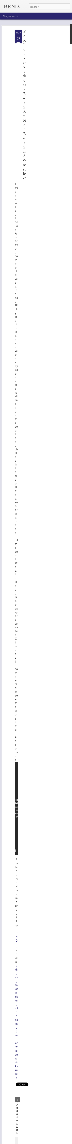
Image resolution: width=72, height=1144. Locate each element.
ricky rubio (16, 1070)
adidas (16, 971)
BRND (16, 934)
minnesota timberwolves (16, 1033)
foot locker (16, 992)
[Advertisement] (39, 91)
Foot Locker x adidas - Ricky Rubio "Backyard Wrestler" (24, 104)
